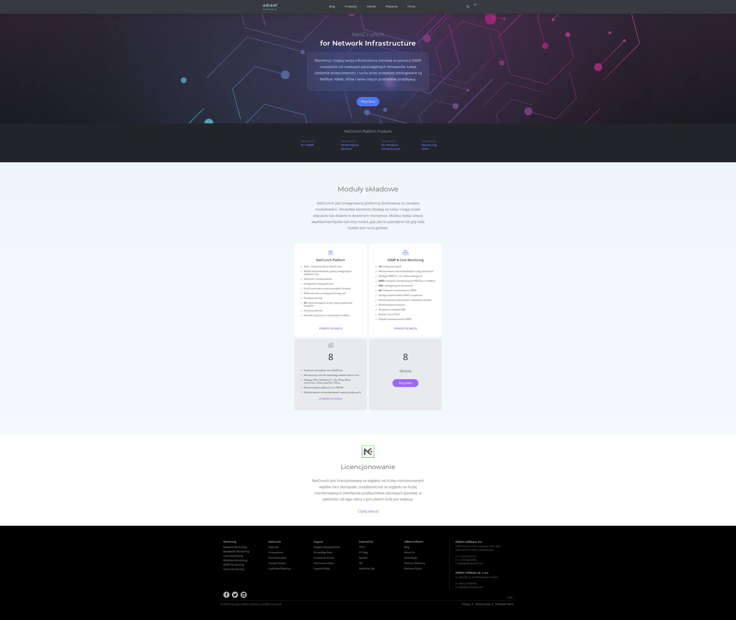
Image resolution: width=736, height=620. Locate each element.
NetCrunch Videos (324, 563)
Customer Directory (280, 568)
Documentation (278, 557)
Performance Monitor (350, 145)
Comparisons (276, 552)
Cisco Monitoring (233, 556)
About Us (409, 552)
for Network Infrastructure (391, 145)
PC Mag (363, 552)
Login (510, 597)
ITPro (362, 547)
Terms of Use (482, 604)
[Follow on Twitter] (235, 595)
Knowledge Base (323, 552)
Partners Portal (412, 568)
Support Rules (322, 568)
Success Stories (277, 563)
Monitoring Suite (429, 145)
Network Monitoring (235, 547)
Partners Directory (414, 563)
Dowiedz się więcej (330, 328)
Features (273, 547)
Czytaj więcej (368, 511)
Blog (332, 6)
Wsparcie (392, 6)
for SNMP (308, 143)
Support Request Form (327, 547)
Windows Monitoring (235, 560)
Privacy (466, 604)
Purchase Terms (504, 604)
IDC (361, 563)
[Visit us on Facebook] (226, 595)
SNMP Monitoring (233, 564)
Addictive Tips (367, 568)
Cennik (371, 6)
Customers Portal (324, 557)
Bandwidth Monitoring (236, 551)
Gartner (363, 557)
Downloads (410, 557)
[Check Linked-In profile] (243, 595)
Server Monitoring (233, 569)
